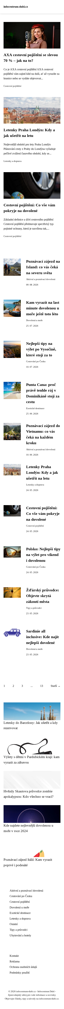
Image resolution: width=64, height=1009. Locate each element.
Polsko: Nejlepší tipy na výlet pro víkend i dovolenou (43, 555)
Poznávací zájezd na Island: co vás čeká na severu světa (43, 267)
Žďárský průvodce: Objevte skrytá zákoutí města (42, 596)
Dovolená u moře (34, 320)
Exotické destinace (35, 408)
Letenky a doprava (13, 161)
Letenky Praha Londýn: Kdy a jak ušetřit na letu (42, 473)
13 (41, 685)
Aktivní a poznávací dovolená (40, 279)
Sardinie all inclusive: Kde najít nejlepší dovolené (42, 637)
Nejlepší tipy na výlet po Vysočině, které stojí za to (41, 349)
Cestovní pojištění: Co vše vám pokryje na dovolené (43, 514)
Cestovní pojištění (12, 86)
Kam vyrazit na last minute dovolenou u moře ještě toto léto (42, 308)
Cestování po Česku (36, 361)
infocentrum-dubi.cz (16, 6)
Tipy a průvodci (34, 608)
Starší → (55, 685)
